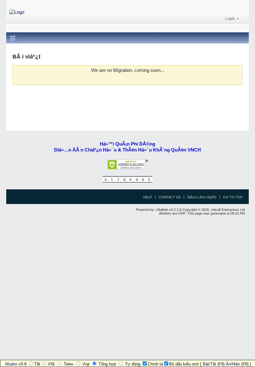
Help (147, 197)
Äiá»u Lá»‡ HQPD (201, 197)
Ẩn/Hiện (233, 364)
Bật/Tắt (209, 364)
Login (230, 18)
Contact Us (170, 197)
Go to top (233, 197)
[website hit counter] (127, 181)
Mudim (11, 364)
